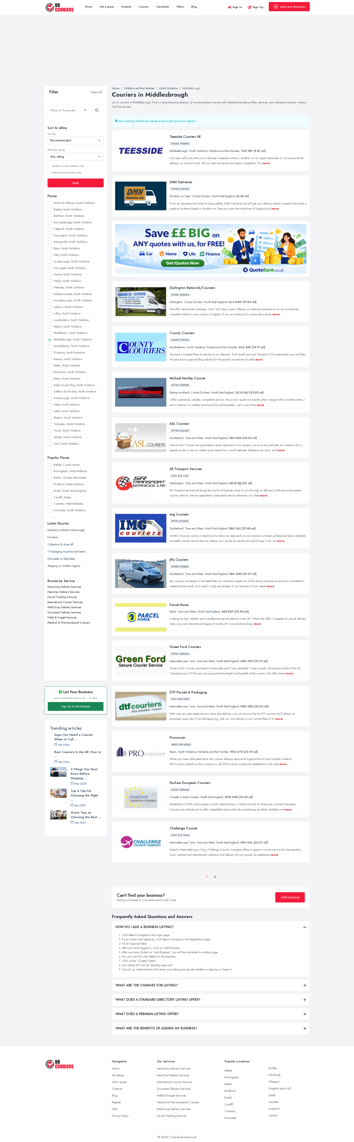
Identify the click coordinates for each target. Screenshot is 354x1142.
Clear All (96, 92)
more (266, 163)
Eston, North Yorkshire (67, 248)
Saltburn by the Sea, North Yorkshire (75, 392)
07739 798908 (180, 385)
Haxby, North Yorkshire (67, 281)
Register (116, 1102)
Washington (177, 483)
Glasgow (274, 1082)
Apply (75, 183)
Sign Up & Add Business (75, 706)
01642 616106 (180, 189)
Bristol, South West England (70, 491)
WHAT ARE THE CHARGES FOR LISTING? (147, 985)
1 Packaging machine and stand (66, 552)
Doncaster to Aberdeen (61, 559)
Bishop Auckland (179, 392)
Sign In (237, 7)
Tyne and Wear (194, 438)
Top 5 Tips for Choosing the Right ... (84, 795)
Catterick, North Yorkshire (69, 229)
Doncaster (231, 1118)
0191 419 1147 (180, 476)
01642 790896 (180, 144)
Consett (174, 797)
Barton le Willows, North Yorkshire (74, 203)
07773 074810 (179, 521)
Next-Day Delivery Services (63, 592)
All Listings (118, 1075)
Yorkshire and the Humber (224, 151)
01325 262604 (180, 295)
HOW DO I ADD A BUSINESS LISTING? (145, 927)
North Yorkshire (198, 151)
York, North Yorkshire (66, 444)
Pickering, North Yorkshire (69, 353)
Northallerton (177, 347)
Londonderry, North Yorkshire (71, 320)
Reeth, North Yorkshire (67, 366)
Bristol (228, 1098)
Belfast (228, 1071)
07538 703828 (179, 567)
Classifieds (162, 7)
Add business (290, 897)
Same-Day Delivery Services (64, 587)
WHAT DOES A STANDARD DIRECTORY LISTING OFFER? (158, 999)
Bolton (228, 1084)
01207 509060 (180, 790)
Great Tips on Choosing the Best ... (86, 814)
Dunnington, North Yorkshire (70, 235)
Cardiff (229, 1104)
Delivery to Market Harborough (66, 530)
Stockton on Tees (180, 196)
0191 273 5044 (180, 835)
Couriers (144, 7)
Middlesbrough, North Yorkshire (72, 339)
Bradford (230, 1091)
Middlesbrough (178, 151)
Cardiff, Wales (62, 497)
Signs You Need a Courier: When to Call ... (73, 737)
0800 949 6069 (181, 744)
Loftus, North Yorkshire (67, 313)
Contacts (126, 7)
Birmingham (232, 1077)
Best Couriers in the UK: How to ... (77, 754)
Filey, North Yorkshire (66, 255)
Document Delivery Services (64, 613)
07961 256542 (180, 654)
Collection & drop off (60, 545)
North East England (223, 196)
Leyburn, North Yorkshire (68, 307)
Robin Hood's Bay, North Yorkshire (74, 385)
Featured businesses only (66, 172)
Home (88, 7)
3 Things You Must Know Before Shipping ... (84, 773)
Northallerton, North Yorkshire (71, 346)
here (131, 935)
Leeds (272, 1095)
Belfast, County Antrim (67, 465)
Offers (180, 7)
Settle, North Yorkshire (67, 411)
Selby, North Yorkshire (67, 405)
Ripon (173, 752)
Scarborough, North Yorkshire (71, 398)
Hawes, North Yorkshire (68, 274)
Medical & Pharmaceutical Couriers (69, 623)
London (273, 1115)
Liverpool (274, 1109)
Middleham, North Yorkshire (70, 333)
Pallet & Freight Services (62, 618)
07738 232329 (180, 431)
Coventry (230, 1111)
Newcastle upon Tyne (182, 661)
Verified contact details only (68, 166)
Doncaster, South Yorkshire (69, 510)
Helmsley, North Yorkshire (69, 287)
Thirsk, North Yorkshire (67, 431)
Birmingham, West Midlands (70, 471)
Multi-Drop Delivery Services (64, 607)
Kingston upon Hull (280, 1088)
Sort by (52, 134)
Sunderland (176, 438)
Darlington (176, 302)
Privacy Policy (120, 1116)
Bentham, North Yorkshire (69, 216)
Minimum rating (56, 150)
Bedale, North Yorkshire (68, 209)
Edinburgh (275, 1075)
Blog (194, 7)
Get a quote (107, 7)
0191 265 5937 (180, 699)
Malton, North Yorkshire (68, 327)
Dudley (273, 1068)
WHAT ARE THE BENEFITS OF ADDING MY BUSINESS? (156, 1028)
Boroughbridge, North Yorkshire (73, 222)
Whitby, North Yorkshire (68, 437)
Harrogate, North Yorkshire (70, 268)
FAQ (114, 1109)
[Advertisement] (177, 55)
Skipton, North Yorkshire (68, 418)
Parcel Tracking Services (62, 597)
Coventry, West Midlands (68, 504)
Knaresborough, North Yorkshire (73, 301)
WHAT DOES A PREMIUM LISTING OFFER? (147, 1014)
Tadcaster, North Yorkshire (69, 424)
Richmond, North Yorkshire (70, 372)
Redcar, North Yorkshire (68, 359)
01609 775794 (180, 340)
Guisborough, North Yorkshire (71, 261)
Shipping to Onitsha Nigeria (64, 566)
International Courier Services (65, 602)
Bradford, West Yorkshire (68, 484)
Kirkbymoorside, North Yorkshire (73, 294)
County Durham (201, 196)
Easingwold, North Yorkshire (70, 242)
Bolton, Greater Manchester (70, 478)
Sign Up (258, 7)
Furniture (53, 537)
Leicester (274, 1102)
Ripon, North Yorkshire (67, 379)
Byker (173, 611)
